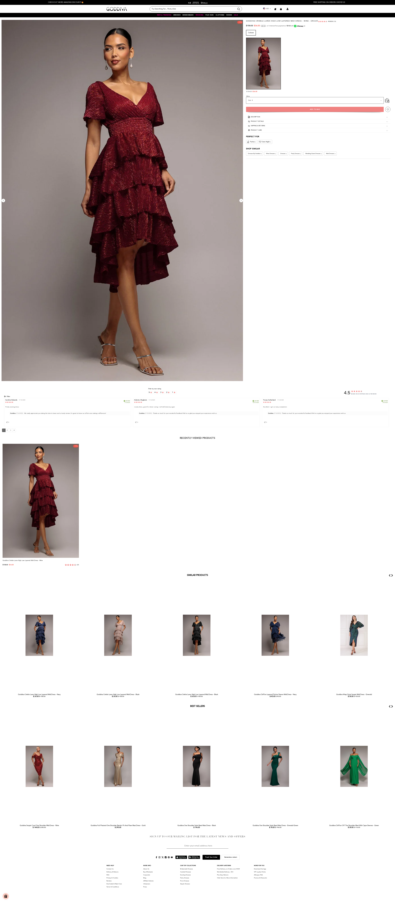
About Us (146, 869)
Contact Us (110, 869)
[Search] (196, 9)
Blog (144, 878)
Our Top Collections (188, 865)
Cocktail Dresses (185, 872)
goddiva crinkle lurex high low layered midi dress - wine (23, 560)
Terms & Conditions (112, 887)
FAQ (107, 875)
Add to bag (315, 109)
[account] (287, 9)
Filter (8, 396)
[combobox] (193, 8)
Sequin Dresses (185, 884)
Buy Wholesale (148, 872)
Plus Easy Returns (222, 875)
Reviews (109, 881)
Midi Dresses (330, 153)
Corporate (146, 875)
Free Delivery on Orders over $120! (228, 869)
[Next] (241, 200)
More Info (147, 865)
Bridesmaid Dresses (186, 869)
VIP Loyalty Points (260, 872)
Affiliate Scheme (148, 881)
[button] (197, 2)
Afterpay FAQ (258, 875)
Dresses (282, 153)
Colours (251, 33)
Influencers (146, 884)
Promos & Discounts (260, 878)
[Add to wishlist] (387, 109)
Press (145, 887)
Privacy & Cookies (112, 878)
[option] (66, 2)
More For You (259, 865)
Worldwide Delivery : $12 (225, 872)
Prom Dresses (184, 881)
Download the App (260, 869)
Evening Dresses (185, 875)
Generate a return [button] (230, 857)
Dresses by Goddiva (254, 153)
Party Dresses (295, 153)
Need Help (110, 865)
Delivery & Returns (112, 872)
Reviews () (332, 21)
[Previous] (3, 200)
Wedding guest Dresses (313, 153)
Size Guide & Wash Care (114, 884)
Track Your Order (211, 857)
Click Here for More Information (227, 878)
